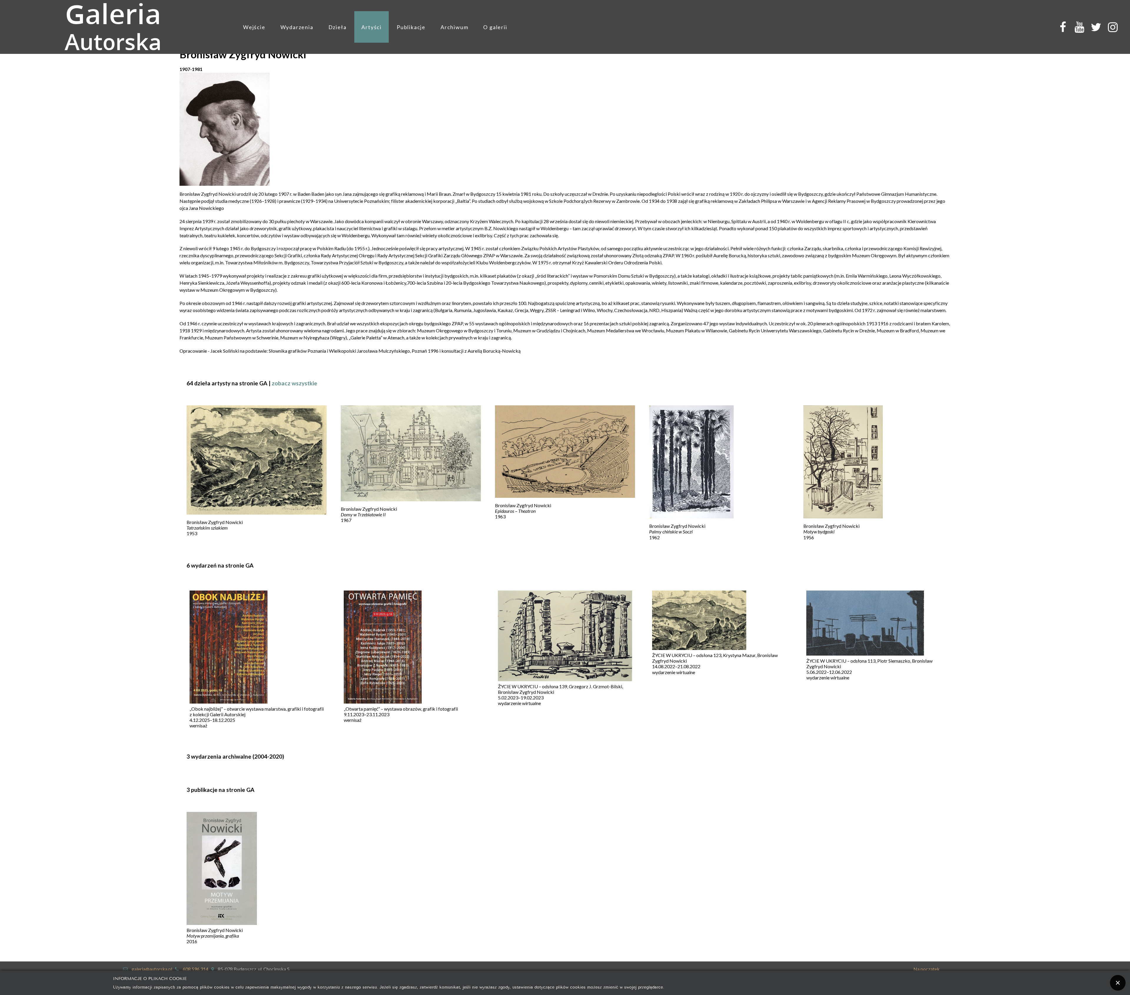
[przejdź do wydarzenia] (228, 647)
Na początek (926, 969)
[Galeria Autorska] (113, 27)
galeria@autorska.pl (152, 969)
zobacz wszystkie (294, 383)
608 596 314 (195, 969)
